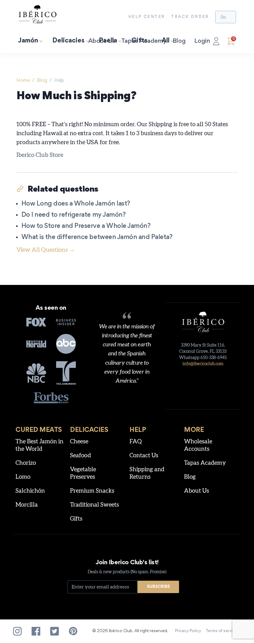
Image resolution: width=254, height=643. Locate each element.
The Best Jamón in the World (39, 445)
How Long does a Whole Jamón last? (75, 204)
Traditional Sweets (94, 505)
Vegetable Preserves (83, 473)
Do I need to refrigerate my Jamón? (73, 215)
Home (23, 80)
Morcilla (26, 505)
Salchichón (30, 491)
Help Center (146, 17)
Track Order (190, 17)
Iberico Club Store (39, 155)
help (59, 80)
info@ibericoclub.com (202, 364)
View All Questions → (45, 250)
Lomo (22, 477)
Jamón (28, 41)
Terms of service (222, 631)
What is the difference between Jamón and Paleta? (97, 238)
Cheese (79, 442)
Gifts (76, 519)
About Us (101, 41)
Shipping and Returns (146, 473)
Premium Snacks (92, 491)
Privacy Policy (188, 631)
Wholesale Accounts (198, 445)
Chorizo (25, 463)
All (165, 41)
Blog (179, 41)
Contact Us (143, 456)
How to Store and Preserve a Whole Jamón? (86, 226)
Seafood (80, 456)
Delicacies (68, 41)
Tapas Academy (143, 41)
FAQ (135, 442)
